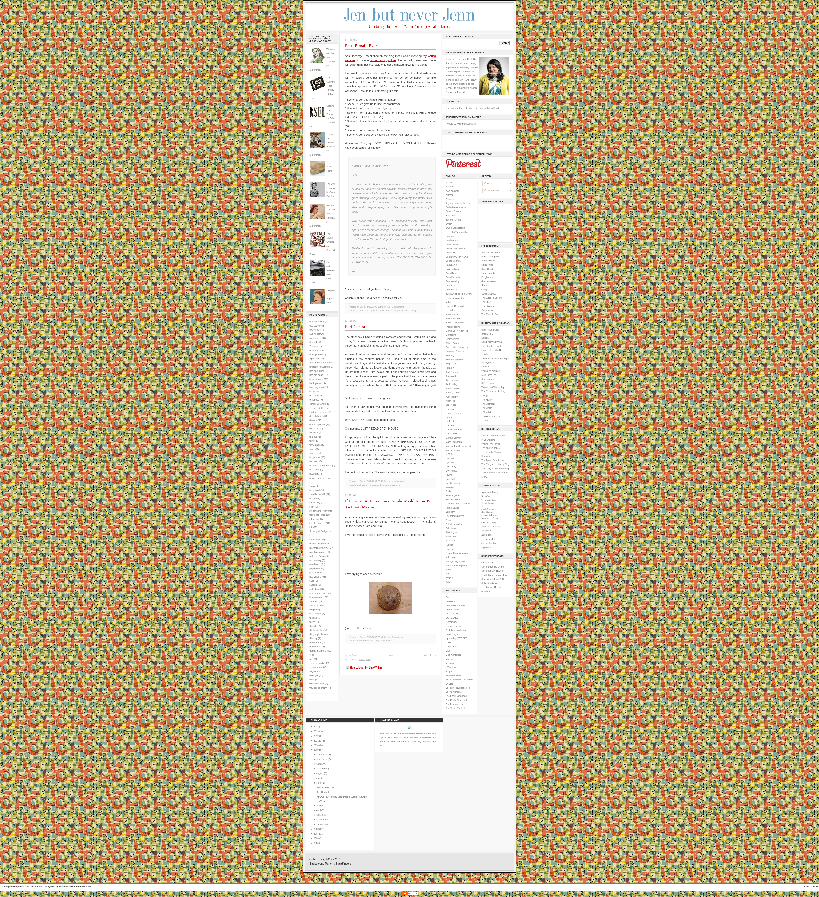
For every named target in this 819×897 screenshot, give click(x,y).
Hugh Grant (452, 363)
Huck (312, 486)
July (318, 778)
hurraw (313, 498)
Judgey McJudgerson (320, 531)
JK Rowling (451, 384)
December (322, 754)
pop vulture (315, 576)
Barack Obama (453, 211)
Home (391, 655)
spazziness (315, 613)
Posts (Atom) (365, 659)
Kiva (496, 579)
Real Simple (487, 534)
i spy (311, 506)
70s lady (313, 346)
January (320, 824)
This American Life (490, 416)
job (310, 527)
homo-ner (314, 469)
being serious (316, 379)
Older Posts (430, 655)
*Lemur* (485, 285)
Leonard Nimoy (453, 413)
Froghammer (488, 277)
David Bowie (452, 273)
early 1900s (315, 428)
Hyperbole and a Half (492, 350)
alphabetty (314, 358)
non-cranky (315, 560)
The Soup (486, 412)
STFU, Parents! (489, 383)
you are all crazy (318, 688)
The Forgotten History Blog (495, 464)
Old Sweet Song (488, 522)
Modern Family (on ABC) (458, 446)
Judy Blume (452, 396)
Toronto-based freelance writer (415, 733)
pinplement (315, 568)
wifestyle (313, 675)
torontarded (315, 642)
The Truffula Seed (490, 314)
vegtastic (314, 671)
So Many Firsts (329, 166)
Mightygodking (488, 362)
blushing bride (316, 387)
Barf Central (355, 326)
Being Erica (451, 215)
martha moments (318, 552)
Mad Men (450, 425)
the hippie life (316, 630)
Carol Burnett (452, 244)
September (322, 768)
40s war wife (315, 321)
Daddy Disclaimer (318, 412)
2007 (316, 833)
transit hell (314, 646)
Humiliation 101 (317, 494)
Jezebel (485, 354)
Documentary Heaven (492, 570)
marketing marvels (319, 548)
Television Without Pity (492, 387)
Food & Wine (487, 508)
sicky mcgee (316, 605)
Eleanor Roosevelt (455, 306)
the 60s (313, 626)
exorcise (313, 432)
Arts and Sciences (490, 252)
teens (312, 622)
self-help (313, 601)
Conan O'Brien (453, 261)
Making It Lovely (489, 514)
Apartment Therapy (490, 492)
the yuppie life (316, 634)
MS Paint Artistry (318, 556)
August (320, 773)
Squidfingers (343, 863)
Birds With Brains (490, 329)
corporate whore (318, 403)
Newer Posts (351, 655)
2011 (316, 740)
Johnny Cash (452, 392)
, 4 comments (397, 481)
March (320, 815)
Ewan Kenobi (488, 273)
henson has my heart (320, 465)
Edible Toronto (488, 502)
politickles (314, 572)
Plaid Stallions (488, 439)
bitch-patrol (315, 383)
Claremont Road (488, 499)
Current (485, 338)
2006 (316, 838)
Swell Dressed (488, 293)
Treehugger (487, 587)
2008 (316, 829)
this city (313, 638)
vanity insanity (316, 663)
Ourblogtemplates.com (72, 886)
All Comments (493, 190)
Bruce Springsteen (455, 227)
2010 (316, 745)
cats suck (314, 395)
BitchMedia (487, 333)
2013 (316, 731)
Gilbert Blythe (452, 343)
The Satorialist (488, 538)
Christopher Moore (455, 248)
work (312, 679)
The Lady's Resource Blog (495, 468)
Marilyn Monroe (454, 429)
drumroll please (317, 424)
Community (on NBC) (457, 256)
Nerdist (485, 366)
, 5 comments (397, 637)
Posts (489, 183)
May (318, 805)
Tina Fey (450, 549)
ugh (311, 659)
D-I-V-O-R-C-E (317, 408)
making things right (319, 543)
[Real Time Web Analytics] (409, 895)
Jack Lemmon (453, 372)
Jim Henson (452, 380)
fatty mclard (315, 445)
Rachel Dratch (453, 499)
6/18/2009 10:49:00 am (378, 307)
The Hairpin (487, 399)
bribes (312, 391)
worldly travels (316, 683)
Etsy (483, 505)
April (318, 810)
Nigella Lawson (453, 483)
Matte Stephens (454, 442)
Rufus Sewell (452, 508)
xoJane (485, 420)
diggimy (313, 420)
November (322, 759)
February (321, 819)
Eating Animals (453, 293)
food (311, 449)
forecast (313, 453)
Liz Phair (450, 421)
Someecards (488, 379)
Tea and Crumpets (491, 448)
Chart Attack (487, 562)
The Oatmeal (488, 403)
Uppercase (486, 547)
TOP (815, 886)
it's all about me (317, 523)
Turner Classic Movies (457, 553)
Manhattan (489, 518)
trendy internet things (320, 650)
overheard (314, 564)
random (313, 584)
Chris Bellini (487, 265)
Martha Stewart (453, 438)
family (312, 441)
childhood (314, 399)
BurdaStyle (486, 496)
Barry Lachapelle (490, 256)
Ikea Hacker (487, 511)
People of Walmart (490, 371)
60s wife (313, 342)
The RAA (486, 301)
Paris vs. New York (490, 526)
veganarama (315, 667)
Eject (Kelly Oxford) (491, 346)
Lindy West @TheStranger (495, 358)
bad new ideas (316, 371)
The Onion (486, 407)
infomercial (315, 519)
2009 (316, 750)
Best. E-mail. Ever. (361, 45)
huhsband (314, 490)
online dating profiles (383, 60)
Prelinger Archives (490, 444)
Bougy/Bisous (488, 260)
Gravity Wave (488, 281)
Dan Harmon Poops (491, 342)
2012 (316, 736)
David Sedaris (453, 277)
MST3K (449, 454)
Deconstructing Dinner (493, 566)
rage (311, 580)
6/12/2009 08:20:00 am (378, 481)
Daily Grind (487, 269)
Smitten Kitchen (488, 542)
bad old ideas (316, 375)
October (320, 764)
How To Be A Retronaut (493, 435)
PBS (501, 579)
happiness (314, 457)
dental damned (317, 416)
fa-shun (313, 436)
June (319, 782)
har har (313, 461)
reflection (314, 589)
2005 (316, 843)
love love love (316, 539)
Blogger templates (14, 886)
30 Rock (450, 182)
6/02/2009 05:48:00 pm (378, 637)
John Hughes (452, 388)
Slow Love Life (488, 375)
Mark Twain (451, 433)
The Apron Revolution (492, 460)
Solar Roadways (489, 583)
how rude (314, 473)
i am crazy (314, 502)
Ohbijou (485, 289)
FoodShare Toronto (491, 575)
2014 (316, 726)
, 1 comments (397, 307)
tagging (313, 618)
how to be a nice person (321, 478)
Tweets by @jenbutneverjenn (461, 123)
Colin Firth (451, 252)
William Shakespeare (456, 565)
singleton (314, 609)
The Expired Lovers (491, 297)
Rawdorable (486, 530)
